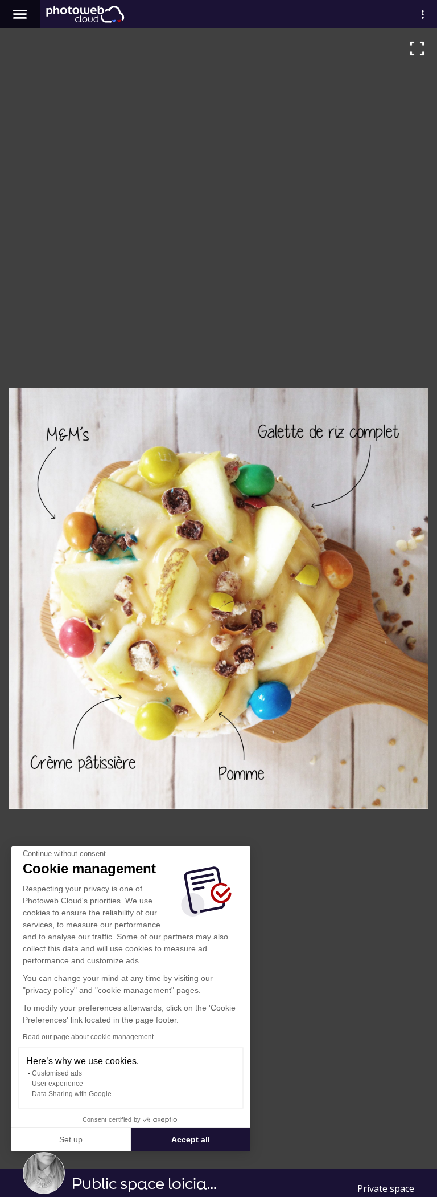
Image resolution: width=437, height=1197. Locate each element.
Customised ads (57, 1073)
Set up (71, 1139)
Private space (385, 1188)
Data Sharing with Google (72, 1094)
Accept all (190, 1139)
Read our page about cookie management (88, 1037)
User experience (57, 1084)
